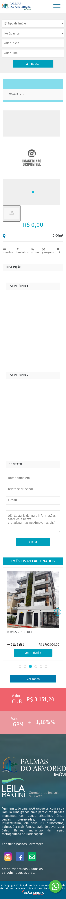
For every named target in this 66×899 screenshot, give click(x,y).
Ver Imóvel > (33, 653)
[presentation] (57, 612)
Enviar (33, 542)
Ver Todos (33, 679)
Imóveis (13, 94)
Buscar (35, 64)
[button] (33, 192)
